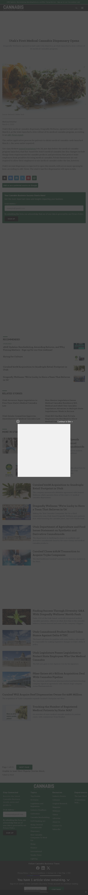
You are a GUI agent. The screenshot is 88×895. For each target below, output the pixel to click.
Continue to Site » (65, 422)
